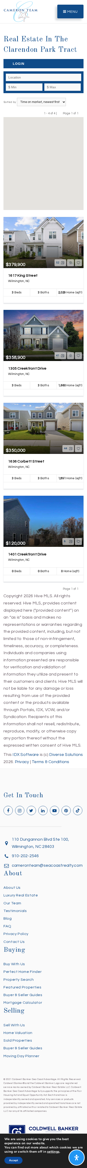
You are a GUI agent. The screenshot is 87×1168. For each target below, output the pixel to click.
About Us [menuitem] (12, 887)
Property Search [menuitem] (18, 979)
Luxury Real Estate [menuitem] (20, 895)
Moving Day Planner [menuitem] (21, 1056)
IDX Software (26, 754)
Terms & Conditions (50, 762)
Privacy (22, 762)
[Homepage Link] (20, 11)
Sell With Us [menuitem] (14, 1025)
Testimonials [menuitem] (15, 911)
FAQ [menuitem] (7, 926)
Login (18, 64)
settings (53, 1152)
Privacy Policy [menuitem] (16, 934)
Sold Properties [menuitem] (17, 1040)
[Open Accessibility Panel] (76, 1157)
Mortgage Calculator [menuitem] (22, 1002)
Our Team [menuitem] (12, 903)
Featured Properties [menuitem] (22, 987)
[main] (43, 383)
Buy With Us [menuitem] (14, 964)
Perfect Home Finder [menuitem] (22, 972)
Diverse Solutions (66, 754)
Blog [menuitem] (7, 918)
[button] (29, 192)
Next (81, 113)
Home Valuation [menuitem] (17, 1033)
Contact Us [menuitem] (14, 942)
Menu (72, 11)
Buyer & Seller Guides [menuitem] (22, 995)
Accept (13, 1160)
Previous (60, 113)
